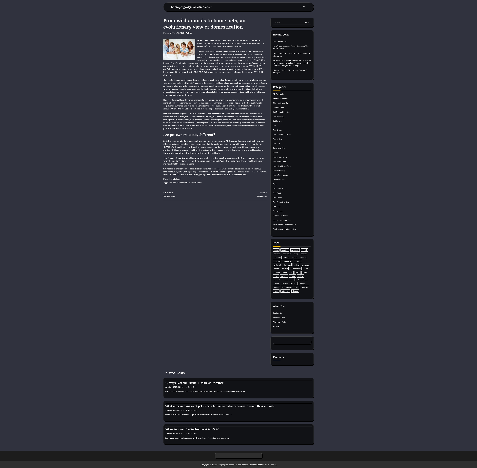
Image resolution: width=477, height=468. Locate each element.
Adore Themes (270, 464)
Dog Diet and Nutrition (282, 134)
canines (303, 257)
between (277, 257)
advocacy (295, 250)
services (285, 283)
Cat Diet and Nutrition (281, 112)
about (276, 250)
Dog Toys (276, 143)
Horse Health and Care (282, 166)
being (296, 254)
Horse (275, 152)
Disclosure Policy (280, 322)
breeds (286, 257)
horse (306, 269)
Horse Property (279, 170)
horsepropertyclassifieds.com (192, 7)
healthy (285, 269)
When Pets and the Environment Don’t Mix (193, 429)
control (277, 261)
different (277, 265)
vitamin (295, 291)
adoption (284, 250)
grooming (305, 265)
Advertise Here (279, 318)
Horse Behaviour (279, 161)
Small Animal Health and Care (284, 225)
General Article (279, 148)
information (288, 272)
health (276, 269)
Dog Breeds (277, 130)
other (276, 276)
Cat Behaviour (278, 107)
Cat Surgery (277, 121)
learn (297, 272)
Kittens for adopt (279, 180)
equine (296, 265)
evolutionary (196, 182)
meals (304, 272)
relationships (302, 280)
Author (189, 33)
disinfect (287, 265)
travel (276, 291)
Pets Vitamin (278, 211)
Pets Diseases (278, 188)
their (297, 287)
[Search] (304, 7)
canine (294, 257)
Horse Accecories (280, 157)
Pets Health (277, 197)
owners (284, 276)
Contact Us (277, 313)
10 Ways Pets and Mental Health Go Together (194, 382)
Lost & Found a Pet (280, 41)
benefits (304, 254)
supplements (287, 287)
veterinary (285, 291)
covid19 (298, 261)
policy (300, 276)
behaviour (287, 254)
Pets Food (176, 179)
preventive (278, 280)
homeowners (296, 269)
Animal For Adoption (281, 98)
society (302, 283)
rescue (276, 283)
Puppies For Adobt (280, 215)
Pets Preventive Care (281, 202)
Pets (274, 184)
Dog (274, 125)
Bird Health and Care (281, 103)
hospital (277, 272)
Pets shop (276, 207)
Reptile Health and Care (282, 220)
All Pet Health (278, 94)
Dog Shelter (277, 139)
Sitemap (276, 326)
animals (173, 182)
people (292, 276)
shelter (294, 283)
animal (304, 250)
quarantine (289, 280)
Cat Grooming (278, 116)
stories (276, 287)
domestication (183, 182)
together (305, 287)
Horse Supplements (280, 175)
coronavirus (287, 261)
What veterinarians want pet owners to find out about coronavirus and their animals (219, 406)
